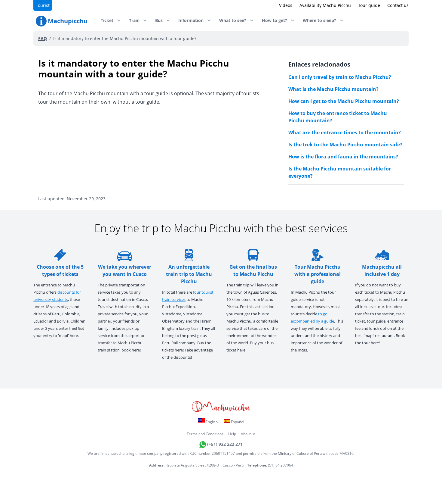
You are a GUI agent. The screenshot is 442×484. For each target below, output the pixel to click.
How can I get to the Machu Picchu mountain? (343, 101)
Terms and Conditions (205, 433)
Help (232, 433)
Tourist (43, 5)
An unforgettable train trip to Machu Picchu (189, 274)
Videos (285, 5)
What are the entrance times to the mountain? (344, 132)
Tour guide (369, 5)
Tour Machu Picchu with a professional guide (317, 274)
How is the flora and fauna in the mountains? (343, 156)
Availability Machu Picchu (325, 5)
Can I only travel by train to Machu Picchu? (339, 77)
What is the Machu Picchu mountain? (333, 89)
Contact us (398, 5)
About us (248, 433)
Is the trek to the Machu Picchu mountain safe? (345, 144)
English (211, 421)
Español (237, 421)
